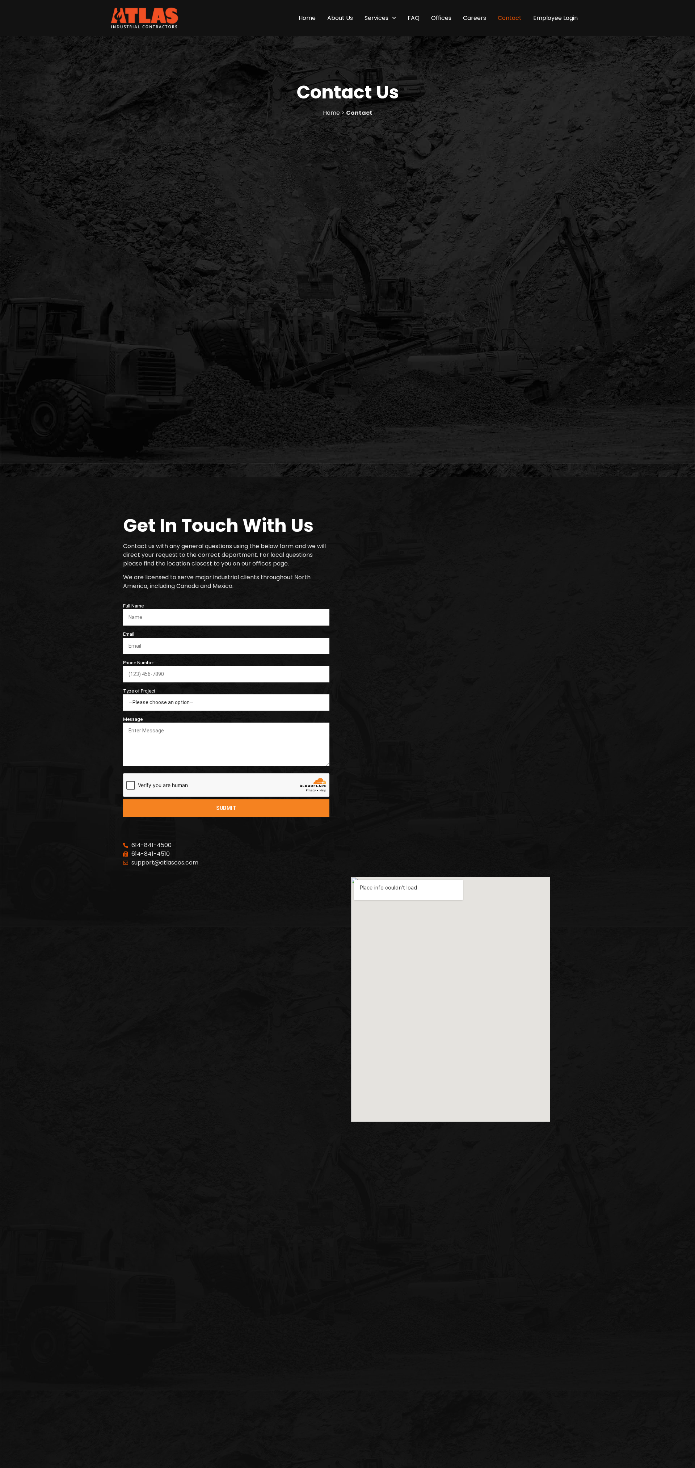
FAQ (414, 18)
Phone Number (138, 662)
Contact (510, 18)
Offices (441, 18)
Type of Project (139, 691)
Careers (474, 18)
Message (133, 719)
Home (307, 18)
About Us (340, 18)
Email (128, 634)
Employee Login (555, 18)
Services (376, 18)
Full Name (133, 606)
